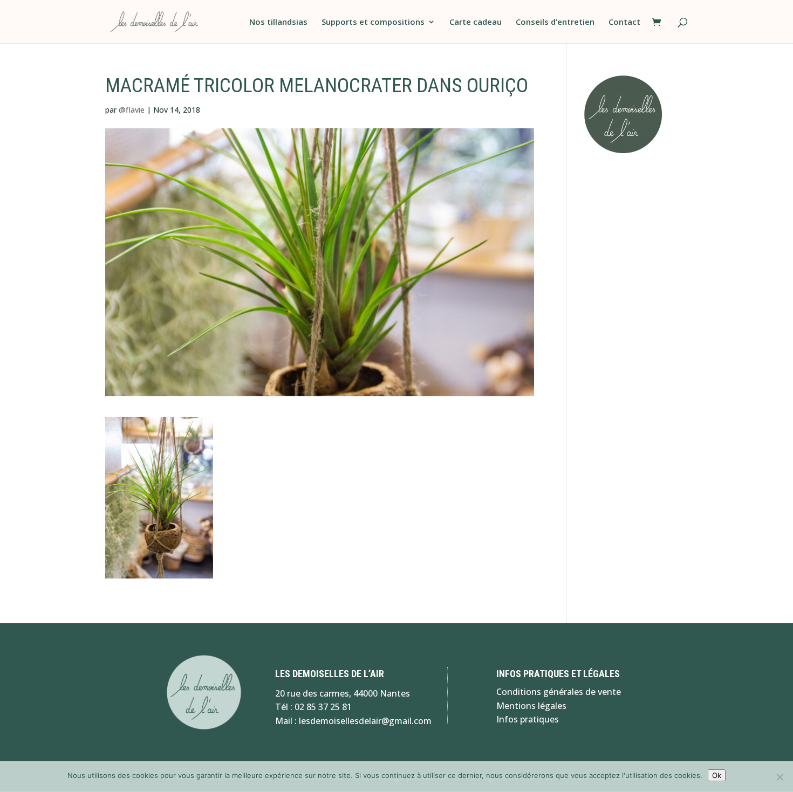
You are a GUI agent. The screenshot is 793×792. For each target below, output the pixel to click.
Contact (624, 22)
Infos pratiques (527, 719)
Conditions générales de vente (558, 692)
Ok (716, 775)
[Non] (779, 777)
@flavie (132, 110)
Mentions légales (531, 706)
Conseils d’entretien (555, 22)
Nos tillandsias (278, 22)
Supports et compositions (373, 22)
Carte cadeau (475, 22)
